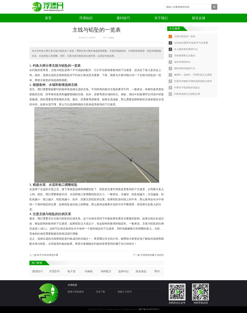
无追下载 (100, 291)
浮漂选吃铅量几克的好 (152, 255)
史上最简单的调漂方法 (186, 49)
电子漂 (71, 271)
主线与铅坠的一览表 (184, 36)
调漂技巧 (37, 271)
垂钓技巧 (123, 18)
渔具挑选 (141, 271)
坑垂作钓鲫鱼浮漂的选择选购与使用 (193, 81)
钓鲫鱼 (89, 271)
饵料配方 (106, 271)
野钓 (157, 271)
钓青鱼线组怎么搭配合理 (187, 94)
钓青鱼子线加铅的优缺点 (187, 87)
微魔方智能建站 (76, 291)
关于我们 (161, 18)
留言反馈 (198, 18)
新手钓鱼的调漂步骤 (47, 255)
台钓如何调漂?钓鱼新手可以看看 (191, 43)
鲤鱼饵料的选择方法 (184, 68)
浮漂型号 (54, 271)
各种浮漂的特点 (182, 62)
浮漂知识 (86, 18)
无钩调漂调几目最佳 (184, 55)
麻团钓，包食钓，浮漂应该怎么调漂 (193, 75)
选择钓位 (123, 271)
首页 (48, 18)
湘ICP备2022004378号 (148, 309)
